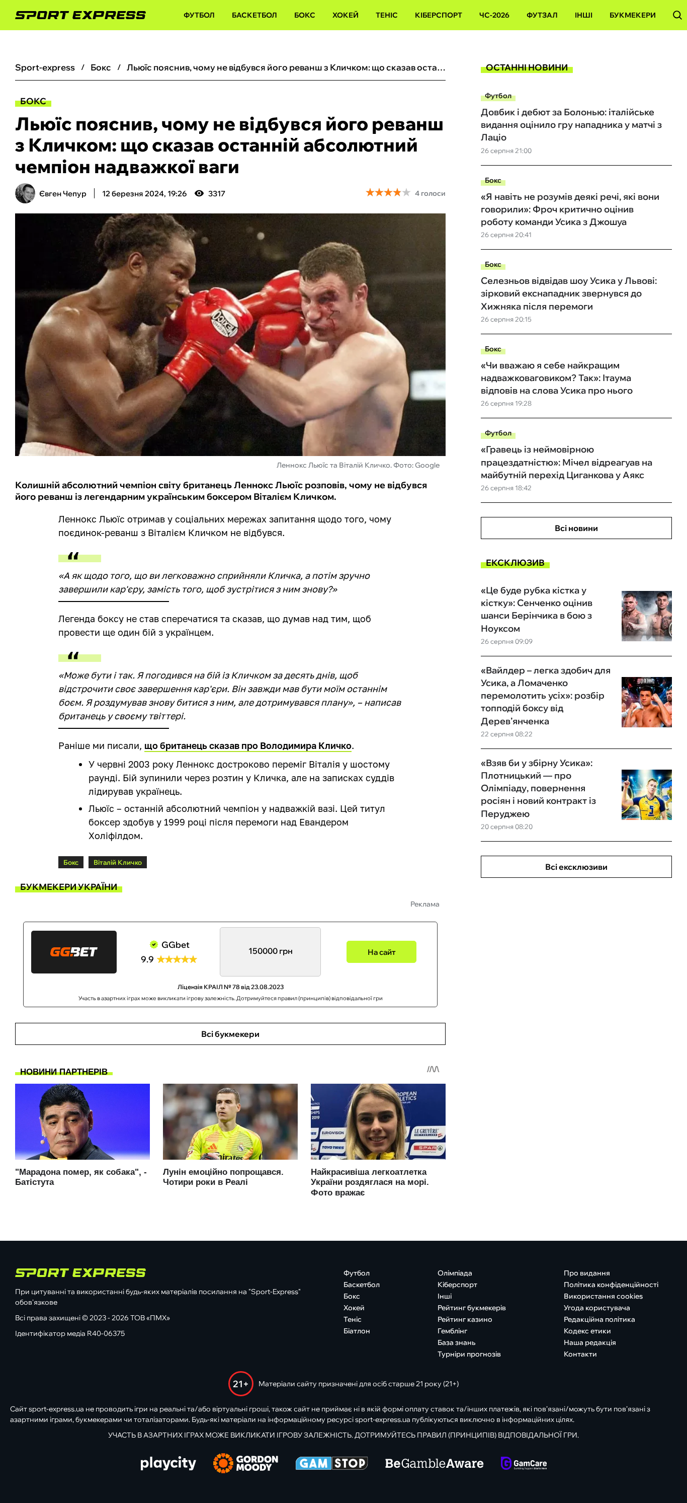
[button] (677, 15)
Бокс (304, 15)
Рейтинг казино (465, 1319)
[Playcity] (168, 1464)
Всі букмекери (230, 1034)
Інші (583, 15)
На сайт (382, 952)
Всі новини (576, 528)
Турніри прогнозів (469, 1354)
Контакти (580, 1354)
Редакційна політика (599, 1319)
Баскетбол (254, 15)
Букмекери (633, 15)
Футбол (199, 15)
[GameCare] (524, 1464)
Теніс (387, 15)
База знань (456, 1342)
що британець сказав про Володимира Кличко (248, 745)
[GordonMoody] (245, 1464)
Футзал (542, 15)
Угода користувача (597, 1307)
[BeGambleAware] (434, 1464)
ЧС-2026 (494, 15)
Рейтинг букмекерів (472, 1307)
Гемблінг (452, 1330)
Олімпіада (455, 1272)
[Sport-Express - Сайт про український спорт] (75, 15)
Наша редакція (590, 1342)
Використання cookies (603, 1296)
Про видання (587, 1272)
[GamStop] (331, 1464)
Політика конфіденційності (611, 1284)
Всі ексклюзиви (576, 867)
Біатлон (356, 1330)
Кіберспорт (438, 15)
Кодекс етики (587, 1330)
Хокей (345, 15)
